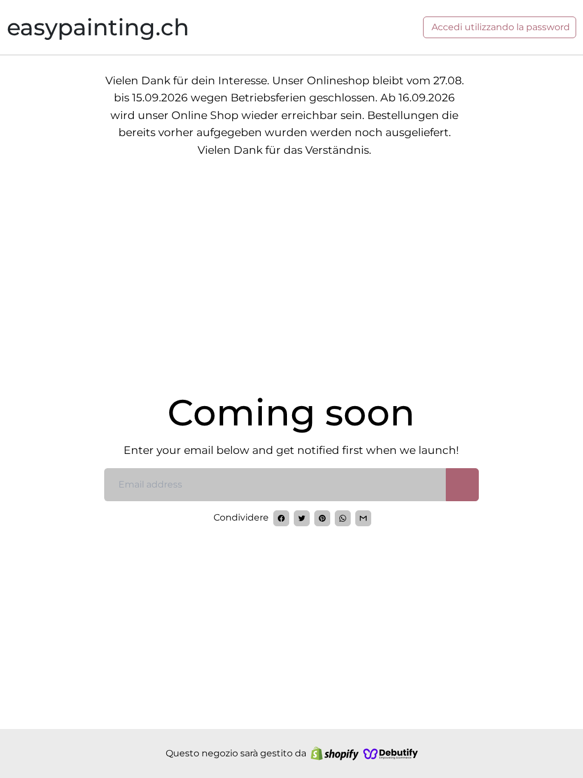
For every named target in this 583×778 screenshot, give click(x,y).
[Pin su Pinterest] (322, 518)
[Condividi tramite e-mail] (363, 518)
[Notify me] (462, 484)
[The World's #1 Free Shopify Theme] (390, 753)
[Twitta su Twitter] (302, 518)
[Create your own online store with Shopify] (335, 753)
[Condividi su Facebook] (281, 518)
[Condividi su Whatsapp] (343, 518)
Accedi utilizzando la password (499, 27)
